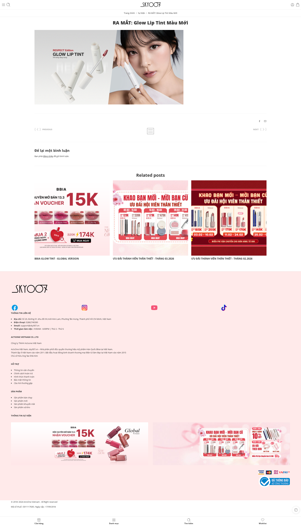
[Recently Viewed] (295, 509)
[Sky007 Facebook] (14, 307)
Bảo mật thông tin (22, 379)
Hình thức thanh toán (24, 376)
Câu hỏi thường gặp (23, 383)
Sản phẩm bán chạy (23, 397)
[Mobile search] (8, 5)
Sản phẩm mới (20, 400)
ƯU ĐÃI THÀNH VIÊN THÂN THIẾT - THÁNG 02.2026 (221, 258)
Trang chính (129, 13)
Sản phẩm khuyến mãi (24, 404)
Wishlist (263, 523)
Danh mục (114, 523)
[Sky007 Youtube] (154, 307)
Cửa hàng (38, 523)
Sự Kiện (141, 13)
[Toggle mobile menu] (3, 5)
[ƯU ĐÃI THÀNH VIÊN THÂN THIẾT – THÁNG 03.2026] (221, 443)
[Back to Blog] (150, 131)
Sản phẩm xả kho (22, 407)
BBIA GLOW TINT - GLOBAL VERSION (56, 258)
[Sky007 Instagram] (84, 307)
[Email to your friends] (265, 121)
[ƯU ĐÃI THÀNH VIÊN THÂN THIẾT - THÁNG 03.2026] (150, 218)
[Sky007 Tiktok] (224, 307)
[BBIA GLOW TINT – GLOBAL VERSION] (79, 443)
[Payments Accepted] (274, 481)
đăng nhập (48, 156)
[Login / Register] (292, 5)
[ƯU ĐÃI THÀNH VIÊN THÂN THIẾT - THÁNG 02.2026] (229, 218)
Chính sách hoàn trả (23, 373)
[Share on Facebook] (259, 121)
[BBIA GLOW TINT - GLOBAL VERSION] (72, 218)
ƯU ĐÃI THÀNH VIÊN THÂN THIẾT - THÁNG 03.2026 (143, 258)
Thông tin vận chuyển (24, 370)
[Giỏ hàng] (297, 5)
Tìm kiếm (188, 523)
